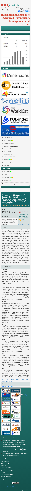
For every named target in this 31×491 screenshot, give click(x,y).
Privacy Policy (5, 469)
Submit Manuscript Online (10, 156)
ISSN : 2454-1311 (25, 8)
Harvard (18, 379)
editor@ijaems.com (9, 9)
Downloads (6, 165)
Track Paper (6, 159)
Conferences (7, 180)
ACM (7, 379)
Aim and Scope (7, 151)
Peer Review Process (9, 143)
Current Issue (7, 171)
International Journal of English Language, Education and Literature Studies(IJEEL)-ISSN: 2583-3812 (14, 450)
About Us (3, 465)
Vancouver (5, 381)
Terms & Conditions (6, 467)
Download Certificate (8, 162)
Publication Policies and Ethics (11, 146)
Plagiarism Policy (8, 148)
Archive (5, 174)
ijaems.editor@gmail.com (23, 9)
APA (3, 379)
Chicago (12, 379)
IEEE (23, 379)
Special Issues (7, 177)
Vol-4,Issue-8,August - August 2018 (15, 205)
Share (21, 11)
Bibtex (10, 381)
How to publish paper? (9, 154)
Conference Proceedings (9, 184)
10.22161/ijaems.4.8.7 (23, 224)
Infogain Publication (6, 476)
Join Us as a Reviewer (6, 474)
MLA (27, 379)
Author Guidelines (8, 137)
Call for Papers (7, 140)
